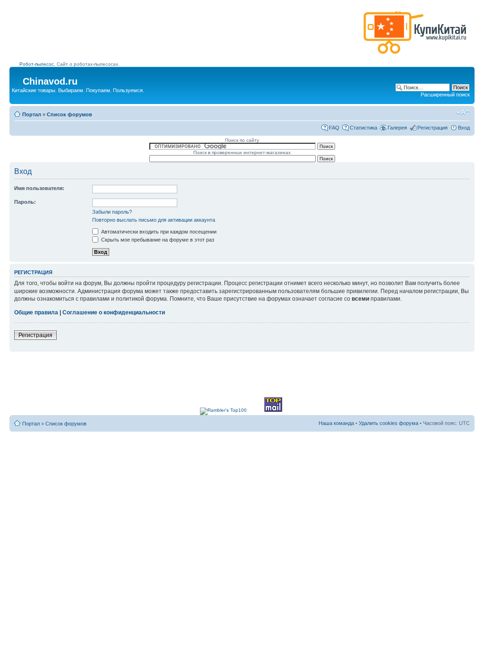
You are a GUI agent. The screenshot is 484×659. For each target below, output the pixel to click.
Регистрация (432, 127)
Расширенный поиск (445, 94)
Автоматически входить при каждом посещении (158, 231)
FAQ (334, 127)
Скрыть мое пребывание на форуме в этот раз (157, 240)
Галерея (397, 127)
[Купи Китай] (415, 56)
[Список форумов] (17, 78)
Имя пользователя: (39, 188)
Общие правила (36, 312)
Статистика (363, 127)
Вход (464, 127)
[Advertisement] (189, 36)
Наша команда (336, 423)
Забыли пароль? (112, 212)
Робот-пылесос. (37, 64)
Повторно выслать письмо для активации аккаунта (153, 220)
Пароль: (25, 202)
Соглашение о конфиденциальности (113, 312)
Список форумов (69, 114)
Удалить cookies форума (388, 423)
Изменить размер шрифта (463, 112)
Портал (31, 114)
